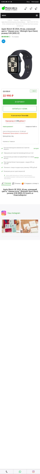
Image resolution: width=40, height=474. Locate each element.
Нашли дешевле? (8, 126)
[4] (8, 37)
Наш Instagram (14, 213)
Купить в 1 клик (19, 109)
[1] (2, 37)
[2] (4, 37)
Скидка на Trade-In (31, 126)
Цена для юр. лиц (8, 136)
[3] (6, 37)
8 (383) (6, 1)
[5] (10, 37)
